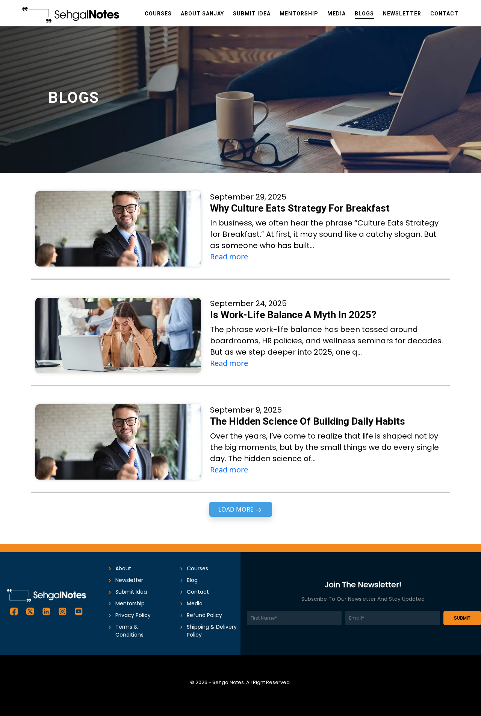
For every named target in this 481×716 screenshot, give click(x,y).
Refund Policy (204, 615)
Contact (198, 592)
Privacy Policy (133, 615)
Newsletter (129, 580)
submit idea (131, 592)
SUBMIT (462, 618)
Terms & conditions (129, 630)
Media (195, 603)
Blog (192, 580)
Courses (197, 568)
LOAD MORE (236, 509)
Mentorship (130, 603)
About (123, 568)
